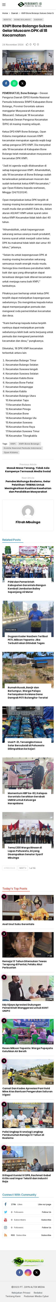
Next (22, 868)
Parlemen (11, 630)
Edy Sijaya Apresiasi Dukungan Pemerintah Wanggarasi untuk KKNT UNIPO (25, 1008)
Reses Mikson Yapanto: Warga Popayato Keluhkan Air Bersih (27, 1050)
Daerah (38, 19)
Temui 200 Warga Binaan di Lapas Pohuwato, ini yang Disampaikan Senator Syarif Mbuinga (25, 852)
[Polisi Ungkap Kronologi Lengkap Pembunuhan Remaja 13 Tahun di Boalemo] (28, 1115)
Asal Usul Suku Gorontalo (18, 924)
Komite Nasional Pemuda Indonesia (22, 448)
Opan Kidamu (11, 452)
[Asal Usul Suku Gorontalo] (28, 907)
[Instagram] (28, 1272)
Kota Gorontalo (15, 787)
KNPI (13, 444)
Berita (7, 19)
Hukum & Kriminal (15, 735)
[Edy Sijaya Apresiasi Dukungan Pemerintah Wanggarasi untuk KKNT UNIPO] (28, 988)
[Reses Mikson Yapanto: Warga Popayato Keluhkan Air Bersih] (28, 1031)
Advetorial (12, 575)
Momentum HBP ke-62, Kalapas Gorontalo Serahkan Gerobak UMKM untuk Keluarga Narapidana (27, 798)
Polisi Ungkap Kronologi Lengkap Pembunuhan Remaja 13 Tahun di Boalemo (23, 1135)
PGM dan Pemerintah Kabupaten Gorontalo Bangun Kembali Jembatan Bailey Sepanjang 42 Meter (27, 587)
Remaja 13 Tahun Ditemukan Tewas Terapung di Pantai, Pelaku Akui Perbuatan (24, 964)
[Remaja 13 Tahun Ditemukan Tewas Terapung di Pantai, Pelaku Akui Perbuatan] (28, 945)
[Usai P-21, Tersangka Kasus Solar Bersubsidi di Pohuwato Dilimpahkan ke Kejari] (28, 724)
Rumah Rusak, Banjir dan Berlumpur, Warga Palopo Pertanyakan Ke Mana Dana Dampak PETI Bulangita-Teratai (28, 692)
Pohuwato (11, 681)
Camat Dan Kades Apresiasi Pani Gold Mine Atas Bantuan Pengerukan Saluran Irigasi (27, 1091)
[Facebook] (19, 1272)
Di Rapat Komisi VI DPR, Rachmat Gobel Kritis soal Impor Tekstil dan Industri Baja (26, 1178)
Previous (10, 868)
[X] (36, 1272)
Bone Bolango (22, 19)
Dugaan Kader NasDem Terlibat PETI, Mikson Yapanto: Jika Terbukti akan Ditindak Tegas (28, 640)
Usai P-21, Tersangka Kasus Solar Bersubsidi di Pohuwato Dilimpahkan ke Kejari (26, 745)
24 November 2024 (12, 44)
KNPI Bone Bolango (29, 444)
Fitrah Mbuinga (28, 522)
